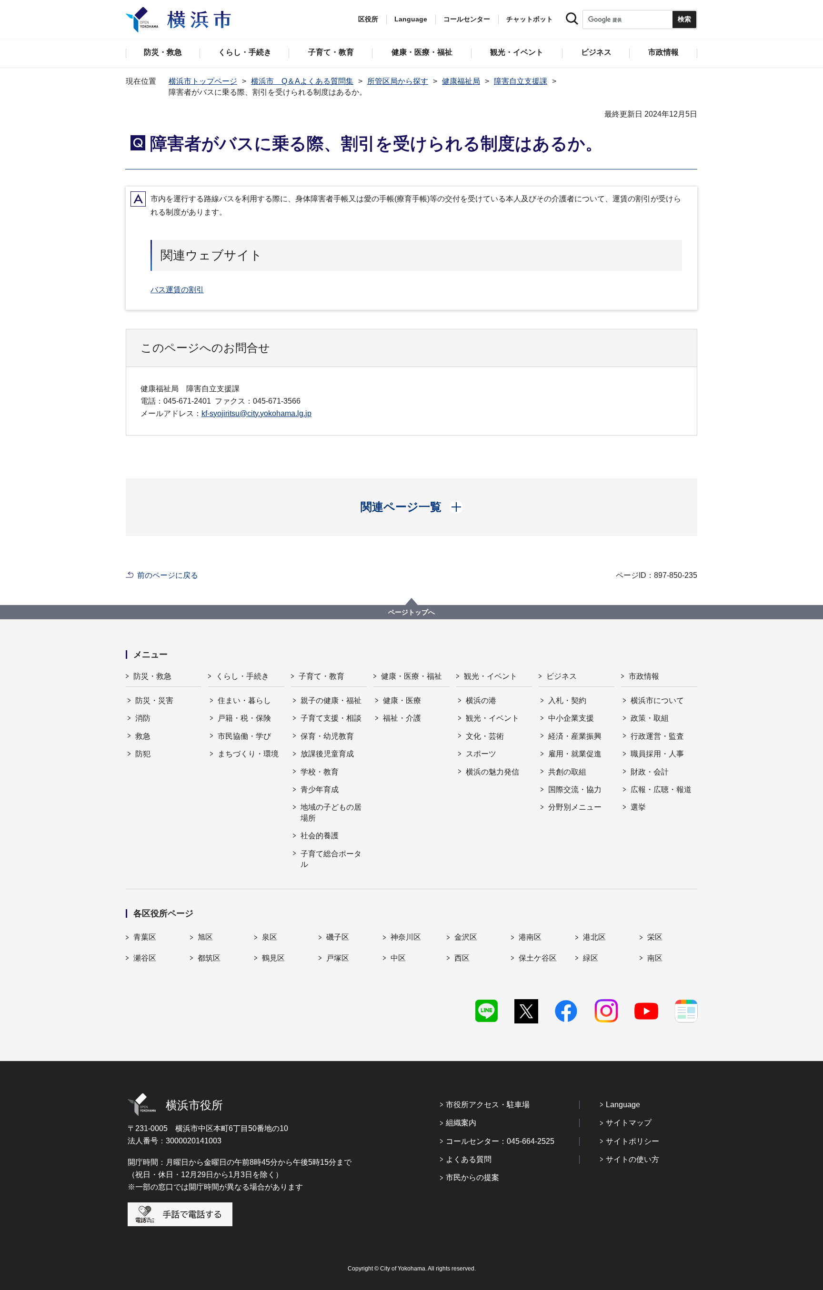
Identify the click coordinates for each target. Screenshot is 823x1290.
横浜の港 (481, 700)
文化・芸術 (485, 736)
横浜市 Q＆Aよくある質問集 (302, 81)
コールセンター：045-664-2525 (500, 1141)
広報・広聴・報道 (661, 789)
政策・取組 (650, 718)
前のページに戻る (167, 575)
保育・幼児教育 (327, 736)
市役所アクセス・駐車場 (488, 1105)
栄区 (654, 937)
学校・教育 (320, 772)
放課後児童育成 (327, 754)
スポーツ (481, 754)
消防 (143, 718)
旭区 (205, 937)
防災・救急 (152, 676)
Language (623, 1105)
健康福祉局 (461, 81)
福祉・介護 (402, 718)
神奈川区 (406, 937)
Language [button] (410, 19)
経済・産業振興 (575, 736)
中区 (398, 958)
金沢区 (465, 937)
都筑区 (209, 958)
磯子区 (337, 937)
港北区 (594, 937)
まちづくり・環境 (248, 754)
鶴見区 (273, 958)
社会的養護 (320, 836)
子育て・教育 (321, 676)
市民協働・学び (244, 736)
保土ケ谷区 (538, 958)
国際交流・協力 (575, 789)
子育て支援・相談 (331, 718)
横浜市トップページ (203, 81)
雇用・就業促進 (575, 754)
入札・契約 (567, 700)
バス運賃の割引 (177, 290)
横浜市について (657, 700)
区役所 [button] (368, 19)
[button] (412, 507)
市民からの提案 (472, 1177)
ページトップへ (411, 612)
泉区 (269, 937)
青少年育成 (320, 789)
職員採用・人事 (657, 754)
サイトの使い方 (632, 1159)
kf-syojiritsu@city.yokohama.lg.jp (256, 413)
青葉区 (144, 937)
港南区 (530, 937)
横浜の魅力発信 (492, 772)
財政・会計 (650, 772)
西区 (462, 958)
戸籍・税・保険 (244, 718)
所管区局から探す (397, 81)
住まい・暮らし (244, 700)
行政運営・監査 (657, 736)
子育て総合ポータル (331, 859)
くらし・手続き (242, 676)
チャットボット (529, 19)
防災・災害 (154, 700)
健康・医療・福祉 (411, 676)
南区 (654, 958)
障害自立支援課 (520, 81)
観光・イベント (490, 676)
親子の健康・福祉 (331, 700)
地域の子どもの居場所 (331, 812)
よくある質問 (469, 1159)
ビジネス (561, 676)
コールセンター (466, 19)
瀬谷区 (144, 958)
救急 (143, 736)
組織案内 (461, 1123)
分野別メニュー (575, 807)
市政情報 (644, 676)
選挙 (638, 807)
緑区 (590, 958)
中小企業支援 (571, 718)
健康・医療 (402, 700)
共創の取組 (567, 772)
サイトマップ (629, 1123)
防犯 (143, 754)
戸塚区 (337, 958)
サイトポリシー (632, 1141)
